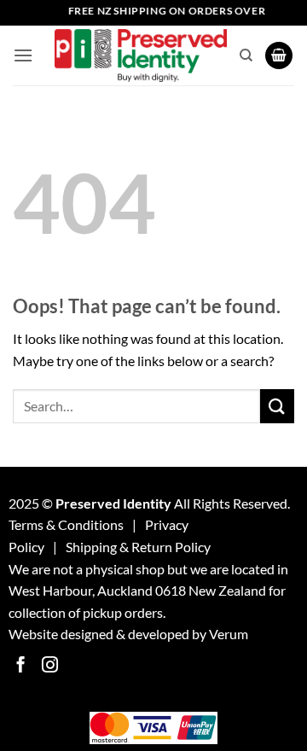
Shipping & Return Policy (138, 547)
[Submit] (277, 405)
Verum (228, 634)
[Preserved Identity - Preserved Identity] (141, 56)
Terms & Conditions (66, 524)
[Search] (246, 55)
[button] (23, 55)
